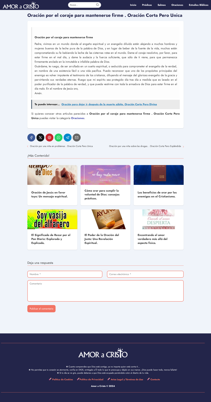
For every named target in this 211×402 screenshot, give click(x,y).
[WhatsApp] (58, 137)
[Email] (77, 137)
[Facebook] (31, 137)
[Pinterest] (49, 137)
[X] (40, 137)
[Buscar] (97, 4)
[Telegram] (68, 137)
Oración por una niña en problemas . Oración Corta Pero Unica (61, 146)
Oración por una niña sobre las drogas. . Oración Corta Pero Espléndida (145, 146)
